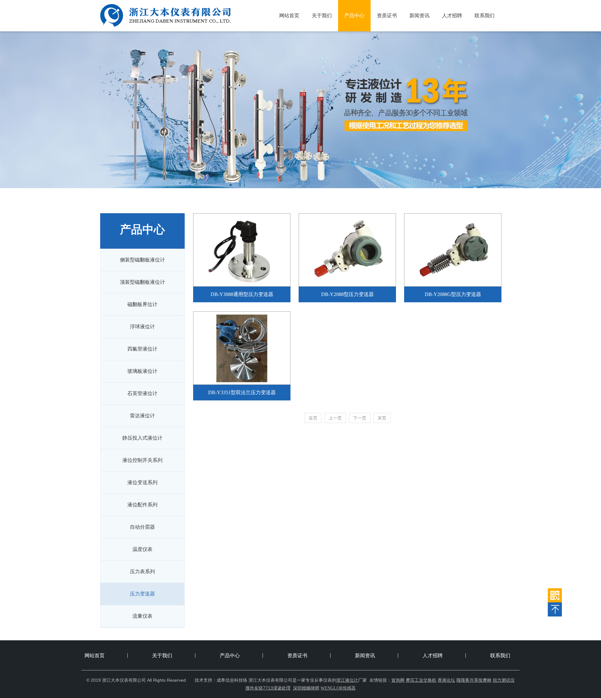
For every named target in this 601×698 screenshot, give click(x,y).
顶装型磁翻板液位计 (142, 282)
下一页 (359, 418)
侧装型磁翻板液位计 (142, 259)
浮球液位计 (142, 326)
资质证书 (387, 15)
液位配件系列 (142, 504)
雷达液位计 (142, 415)
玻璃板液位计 (142, 371)
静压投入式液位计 (142, 438)
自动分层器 (142, 527)
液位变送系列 (142, 482)
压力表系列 (142, 571)
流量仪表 (142, 616)
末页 (382, 418)
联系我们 (485, 15)
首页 (313, 418)
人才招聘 (452, 15)
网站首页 (289, 15)
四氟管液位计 (142, 349)
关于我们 (322, 15)
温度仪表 (142, 549)
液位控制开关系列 (142, 460)
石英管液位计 (142, 393)
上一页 (335, 418)
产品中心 (354, 15)
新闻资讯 (419, 15)
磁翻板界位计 (142, 304)
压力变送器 (142, 593)
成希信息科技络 (232, 680)
